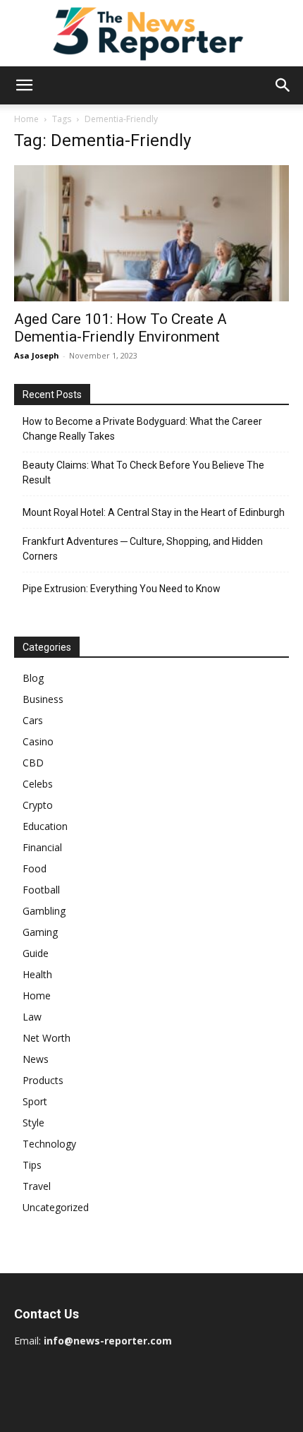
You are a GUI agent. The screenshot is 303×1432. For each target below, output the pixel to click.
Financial (42, 847)
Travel (37, 1186)
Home (26, 119)
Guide (36, 953)
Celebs (38, 783)
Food (35, 868)
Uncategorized (56, 1207)
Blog (33, 678)
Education (45, 826)
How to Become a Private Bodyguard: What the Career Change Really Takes (142, 429)
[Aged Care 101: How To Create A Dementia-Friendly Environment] (151, 233)
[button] (24, 85)
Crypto (38, 805)
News (36, 1059)
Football (41, 889)
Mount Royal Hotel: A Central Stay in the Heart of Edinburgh (154, 512)
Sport (35, 1101)
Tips (32, 1165)
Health (37, 974)
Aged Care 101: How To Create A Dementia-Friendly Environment (120, 328)
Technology (49, 1143)
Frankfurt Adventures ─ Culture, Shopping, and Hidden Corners (143, 549)
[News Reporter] (151, 33)
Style (33, 1122)
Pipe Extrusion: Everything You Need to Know (122, 588)
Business (43, 699)
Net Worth (46, 1038)
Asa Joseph (36, 355)
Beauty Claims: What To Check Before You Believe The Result (143, 472)
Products (43, 1080)
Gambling (44, 910)
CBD (33, 762)
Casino (38, 741)
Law (32, 1016)
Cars (33, 720)
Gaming (40, 932)
